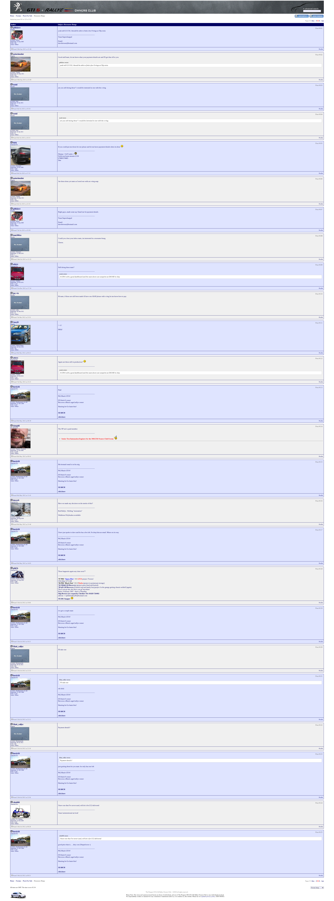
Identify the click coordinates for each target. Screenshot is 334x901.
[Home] (17, 11)
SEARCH (61, 413)
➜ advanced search (310, 9)
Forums (18, 16)
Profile (321, 49)
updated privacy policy (208, 896)
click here (61, 417)
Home (12, 16)
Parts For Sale (27, 16)
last (323, 21)
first (313, 21)
